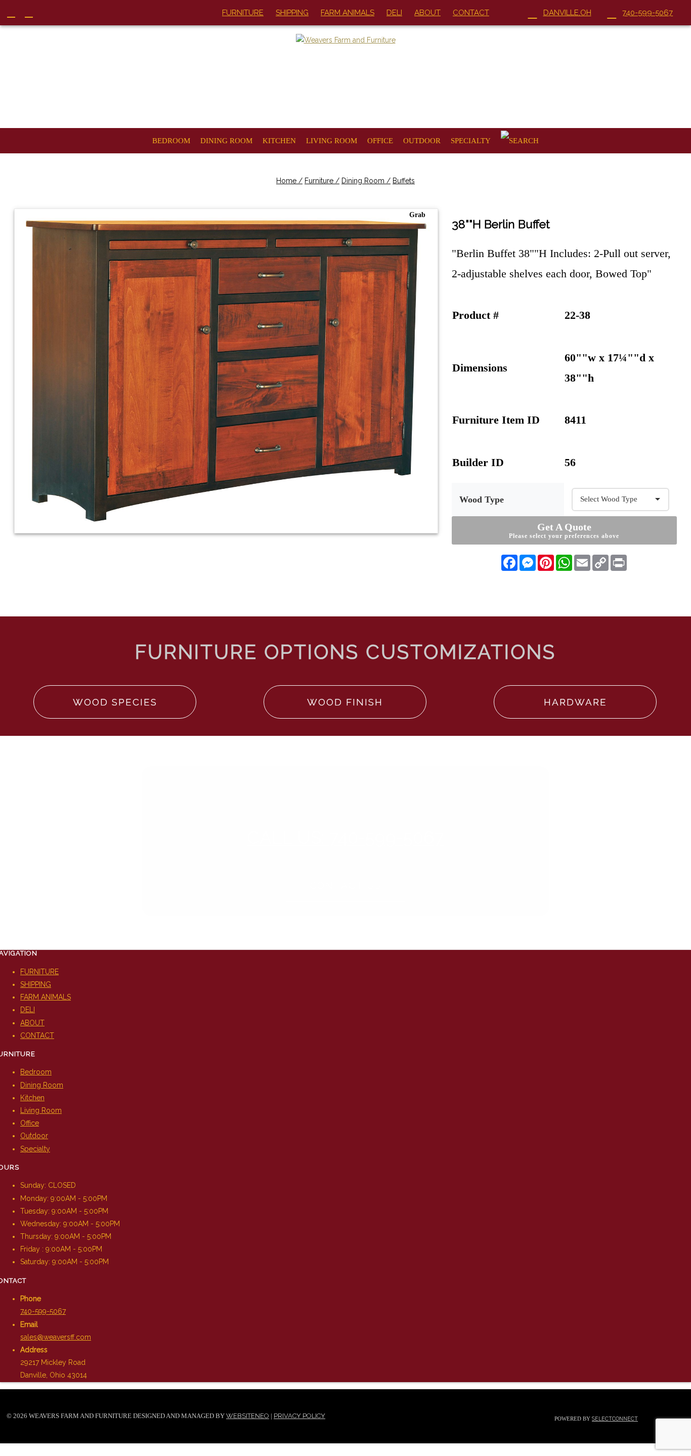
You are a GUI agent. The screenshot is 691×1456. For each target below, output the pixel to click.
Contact (471, 12)
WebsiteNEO (247, 1416)
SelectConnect (615, 1419)
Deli (394, 12)
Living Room (331, 141)
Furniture (243, 12)
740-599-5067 (43, 1311)
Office (380, 141)
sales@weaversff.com (55, 1337)
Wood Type (481, 499)
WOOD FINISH (345, 702)
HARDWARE (575, 702)
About (427, 12)
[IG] (33, 13)
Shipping (292, 12)
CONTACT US (346, 885)
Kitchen (279, 141)
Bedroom (171, 141)
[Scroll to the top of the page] (3, 1449)
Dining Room (226, 141)
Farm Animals (347, 12)
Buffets (404, 181)
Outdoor (422, 141)
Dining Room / (366, 181)
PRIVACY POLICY (299, 1416)
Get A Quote (564, 530)
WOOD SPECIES (115, 702)
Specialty (471, 141)
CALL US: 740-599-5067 (345, 837)
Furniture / (322, 181)
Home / (289, 181)
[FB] (16, 13)
